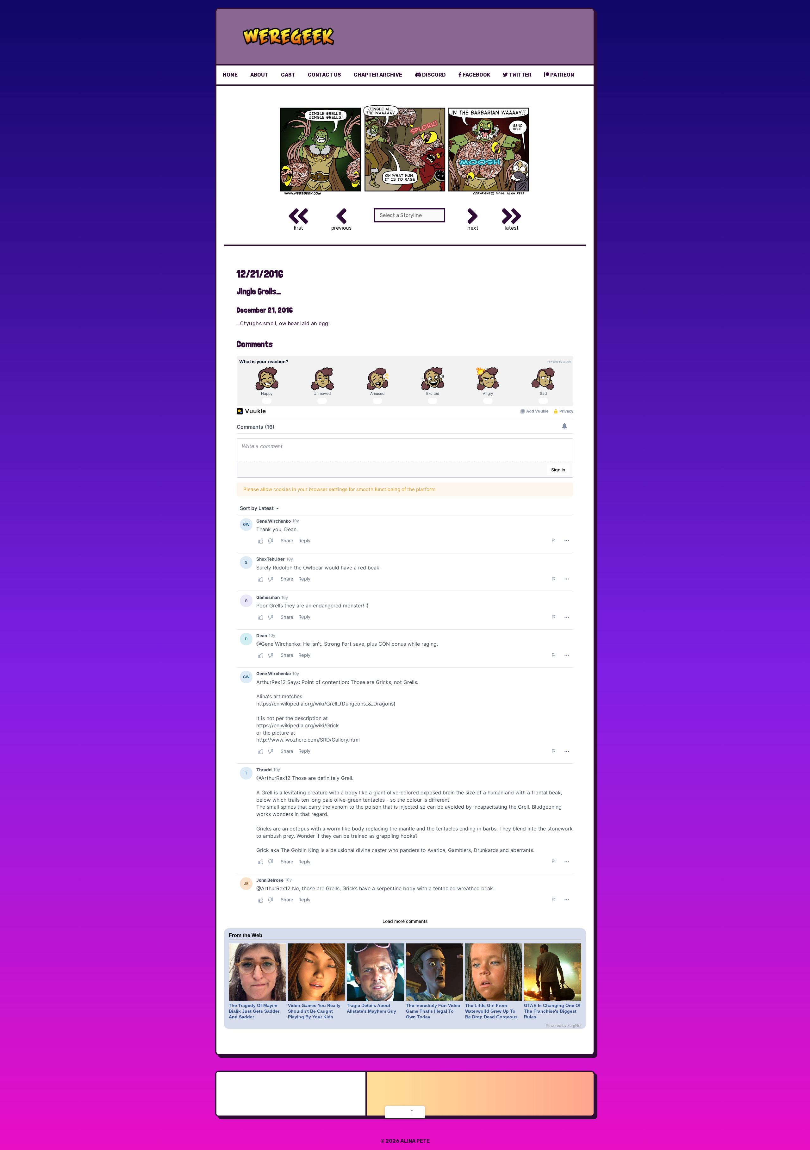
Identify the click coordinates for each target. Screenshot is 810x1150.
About (259, 75)
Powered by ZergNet (563, 1025)
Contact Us (324, 75)
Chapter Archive (378, 75)
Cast (288, 75)
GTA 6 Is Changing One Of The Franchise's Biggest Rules (552, 1011)
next (472, 228)
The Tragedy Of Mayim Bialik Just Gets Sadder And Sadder (254, 1011)
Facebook (476, 75)
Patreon (561, 75)
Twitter (520, 75)
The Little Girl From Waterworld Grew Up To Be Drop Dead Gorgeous (491, 1011)
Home (230, 75)
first (298, 228)
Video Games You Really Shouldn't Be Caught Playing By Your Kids (314, 1011)
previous (341, 228)
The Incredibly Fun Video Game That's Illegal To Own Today (433, 1011)
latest (512, 228)
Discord (433, 75)
